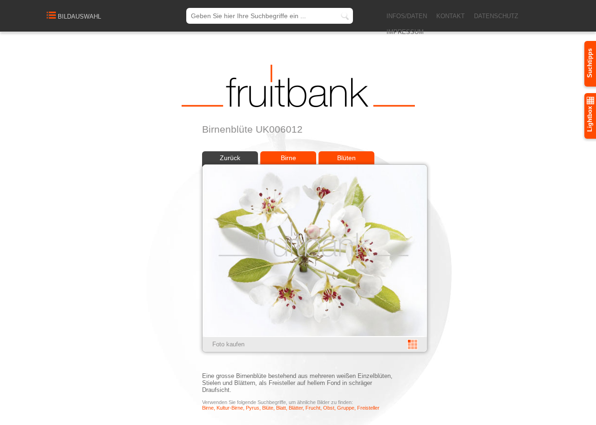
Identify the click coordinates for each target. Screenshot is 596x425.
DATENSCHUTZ (496, 16)
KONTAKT (450, 16)
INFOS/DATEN (406, 16)
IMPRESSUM (405, 31)
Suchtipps (589, 63)
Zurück (230, 158)
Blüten (346, 158)
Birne (288, 158)
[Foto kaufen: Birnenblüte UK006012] (315, 334)
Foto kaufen (228, 344)
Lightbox (589, 118)
